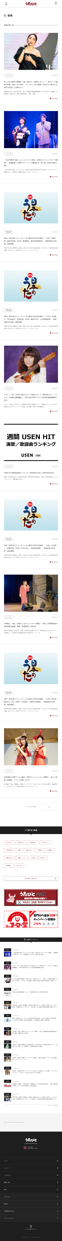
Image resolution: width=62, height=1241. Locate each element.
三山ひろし (45, 842)
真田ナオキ (9, 858)
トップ (5, 1161)
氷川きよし (9, 842)
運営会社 (6, 1203)
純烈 (19, 850)
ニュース (6, 1168)
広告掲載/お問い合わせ (9, 1211)
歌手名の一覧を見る (31, 878)
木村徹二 (8, 865)
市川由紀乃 (9, 850)
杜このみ (19, 865)
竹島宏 (40, 850)
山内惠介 (49, 850)
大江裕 (33, 858)
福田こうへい (22, 858)
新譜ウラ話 (7, 1182)
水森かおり (33, 842)
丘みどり (43, 858)
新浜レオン (29, 850)
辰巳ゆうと (21, 842)
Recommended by (51, 1105)
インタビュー (7, 1175)
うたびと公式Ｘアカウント (31, 1229)
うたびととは (7, 1196)
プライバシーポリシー (9, 1218)
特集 (5, 1189)
